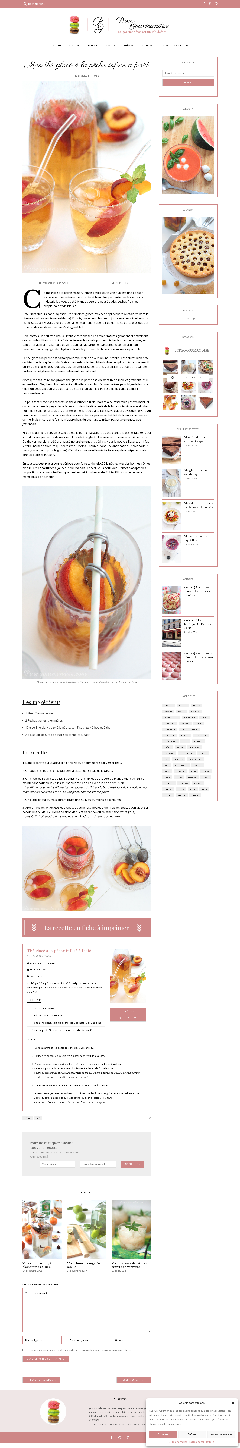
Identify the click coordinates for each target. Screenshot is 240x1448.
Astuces (147, 45)
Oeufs (179, 777)
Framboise (194, 747)
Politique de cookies (177, 1442)
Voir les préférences (221, 1434)
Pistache (168, 783)
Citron (185, 735)
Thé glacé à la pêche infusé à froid (59, 951)
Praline (168, 789)
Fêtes (91, 45)
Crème (167, 747)
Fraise (180, 747)
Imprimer (129, 1011)
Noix (193, 771)
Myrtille (197, 765)
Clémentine (170, 741)
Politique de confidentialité (201, 1442)
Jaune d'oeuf (187, 753)
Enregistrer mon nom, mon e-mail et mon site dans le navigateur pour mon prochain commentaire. (79, 1350)
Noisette (180, 771)
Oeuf (167, 777)
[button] (233, 1403)
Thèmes (128, 45)
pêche (48, 358)
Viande (195, 795)
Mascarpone (195, 759)
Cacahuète (190, 717)
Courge (198, 741)
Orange (192, 777)
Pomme (198, 783)
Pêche (28, 1118)
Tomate (168, 795)
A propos (179, 45)
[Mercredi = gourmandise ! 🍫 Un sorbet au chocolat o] (170, 385)
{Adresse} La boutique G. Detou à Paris (198, 624)
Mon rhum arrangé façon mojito (86, 1265)
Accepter (163, 1434)
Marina (95, 75)
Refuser (192, 1434)
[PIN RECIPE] (128, 1018)
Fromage (169, 753)
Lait (166, 759)
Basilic (181, 711)
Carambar (169, 723)
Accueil (57, 45)
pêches (145, 463)
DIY (163, 45)
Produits (109, 45)
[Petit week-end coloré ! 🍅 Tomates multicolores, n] (188, 385)
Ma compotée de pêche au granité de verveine (131, 1265)
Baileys (196, 705)
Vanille (182, 795)
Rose (193, 789)
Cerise (198, 723)
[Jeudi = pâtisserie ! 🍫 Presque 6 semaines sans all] (205, 402)
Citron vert (201, 735)
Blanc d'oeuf (171, 717)
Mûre (167, 771)
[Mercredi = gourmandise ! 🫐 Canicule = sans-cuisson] (188, 402)
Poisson (183, 783)
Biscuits (195, 711)
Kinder (203, 753)
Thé (38, 1118)
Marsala (178, 759)
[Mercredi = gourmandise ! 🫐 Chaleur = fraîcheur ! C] (205, 385)
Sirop (204, 789)
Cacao (205, 717)
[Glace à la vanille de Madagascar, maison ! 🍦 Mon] (188, 367)
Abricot (168, 705)
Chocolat (169, 729)
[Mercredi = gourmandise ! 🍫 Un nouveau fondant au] (170, 367)
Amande (183, 705)
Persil (205, 777)
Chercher (188, 82)
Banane (168, 711)
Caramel (185, 723)
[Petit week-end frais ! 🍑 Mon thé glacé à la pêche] (170, 402)
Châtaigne (169, 735)
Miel (166, 765)
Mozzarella (181, 765)
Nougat (206, 771)
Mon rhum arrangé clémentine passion (36, 1265)
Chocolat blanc (189, 729)
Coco (185, 741)
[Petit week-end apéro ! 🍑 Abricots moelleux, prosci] (205, 367)
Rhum (181, 789)
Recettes (73, 45)
